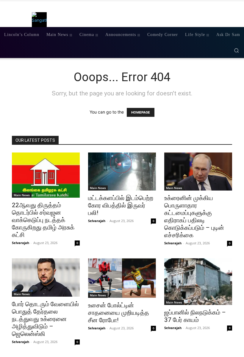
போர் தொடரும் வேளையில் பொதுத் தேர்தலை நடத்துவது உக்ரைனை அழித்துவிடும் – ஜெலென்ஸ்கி (45, 319)
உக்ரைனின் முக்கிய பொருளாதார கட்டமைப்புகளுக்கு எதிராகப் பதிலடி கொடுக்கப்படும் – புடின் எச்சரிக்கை (194, 216)
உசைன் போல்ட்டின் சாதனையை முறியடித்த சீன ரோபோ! (118, 313)
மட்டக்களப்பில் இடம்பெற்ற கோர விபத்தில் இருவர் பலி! (120, 205)
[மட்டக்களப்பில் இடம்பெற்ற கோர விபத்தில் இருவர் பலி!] (122, 171)
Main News (22, 195)
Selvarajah (20, 242)
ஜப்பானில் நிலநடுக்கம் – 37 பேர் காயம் (195, 316)
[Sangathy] (41, 19)
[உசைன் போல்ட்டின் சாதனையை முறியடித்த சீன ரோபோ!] (122, 278)
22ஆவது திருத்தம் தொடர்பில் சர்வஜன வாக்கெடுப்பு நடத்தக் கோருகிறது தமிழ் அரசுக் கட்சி (43, 220)
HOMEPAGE (140, 112)
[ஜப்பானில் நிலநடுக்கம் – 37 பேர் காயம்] (198, 281)
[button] (236, 50)
